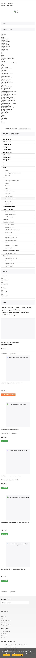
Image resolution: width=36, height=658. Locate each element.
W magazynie (5, 284)
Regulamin (3, 622)
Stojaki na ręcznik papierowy (8, 99)
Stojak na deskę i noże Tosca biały (11, 476)
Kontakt (3, 5)
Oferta (2, 37)
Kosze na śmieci (5, 92)
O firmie (3, 114)
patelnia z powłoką (20, 307)
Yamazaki (4, 296)
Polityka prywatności (6, 625)
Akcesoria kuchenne (6, 80)
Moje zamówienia (5, 631)
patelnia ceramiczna (7, 315)
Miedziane (3, 59)
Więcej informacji (17, 655)
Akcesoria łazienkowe (6, 109)
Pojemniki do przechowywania (8, 103)
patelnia (16, 315)
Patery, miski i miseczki (7, 82)
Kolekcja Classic (5, 49)
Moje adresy (4, 635)
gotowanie (4, 310)
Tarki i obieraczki (5, 83)
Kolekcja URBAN (5, 41)
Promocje (3, 117)
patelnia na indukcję (14, 310)
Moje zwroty (4, 633)
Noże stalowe (4, 70)
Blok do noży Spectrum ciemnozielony (12, 383)
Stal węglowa (4, 67)
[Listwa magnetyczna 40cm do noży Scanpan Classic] (18, 508)
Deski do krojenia (5, 71)
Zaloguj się (10, 3)
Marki (2, 120)
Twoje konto (4, 3)
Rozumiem (7, 655)
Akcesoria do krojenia (6, 68)
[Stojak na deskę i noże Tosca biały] (18, 461)
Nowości (3, 115)
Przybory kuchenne (6, 79)
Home (2, 35)
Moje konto (5, 629)
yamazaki (10, 307)
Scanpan (4, 291)
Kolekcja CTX (4, 43)
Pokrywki (3, 85)
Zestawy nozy (4, 74)
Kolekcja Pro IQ (5, 38)
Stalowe (3, 56)
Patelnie (3, 61)
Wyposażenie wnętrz (6, 106)
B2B (2, 121)
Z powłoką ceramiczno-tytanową (9, 62)
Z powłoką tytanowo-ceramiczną (9, 58)
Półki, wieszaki (5, 102)
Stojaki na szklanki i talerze (8, 100)
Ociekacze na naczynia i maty (8, 94)
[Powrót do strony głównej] (3, 129)
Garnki (2, 55)
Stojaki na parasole (6, 111)
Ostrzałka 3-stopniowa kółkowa (10, 429)
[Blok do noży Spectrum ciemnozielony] (18, 368)
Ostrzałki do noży (5, 76)
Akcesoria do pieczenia (7, 77)
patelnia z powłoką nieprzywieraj (10, 312)
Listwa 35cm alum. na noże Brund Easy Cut (13, 569)
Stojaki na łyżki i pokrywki (7, 95)
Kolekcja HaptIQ (5, 44)
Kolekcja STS (4, 47)
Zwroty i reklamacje (6, 620)
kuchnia (29, 307)
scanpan (4, 307)
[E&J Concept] (18, 14)
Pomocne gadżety (5, 112)
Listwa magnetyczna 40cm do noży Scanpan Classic (16, 522)
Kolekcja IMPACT (5, 46)
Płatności (3, 618)
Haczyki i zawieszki (6, 89)
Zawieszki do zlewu (6, 88)
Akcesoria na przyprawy (7, 97)
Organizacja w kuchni (6, 86)
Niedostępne (5, 280)
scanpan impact (25, 312)
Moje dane (3, 638)
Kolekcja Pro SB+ (5, 40)
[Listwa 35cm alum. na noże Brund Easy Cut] (18, 554)
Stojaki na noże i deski (6, 73)
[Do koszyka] (33, 438)
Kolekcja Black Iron (6, 50)
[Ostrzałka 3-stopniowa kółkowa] (18, 414)
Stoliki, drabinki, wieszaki (7, 108)
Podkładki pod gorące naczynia (8, 91)
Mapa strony (10, 5)
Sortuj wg (3, 348)
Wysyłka (3, 616)
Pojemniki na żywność (6, 105)
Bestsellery (4, 118)
